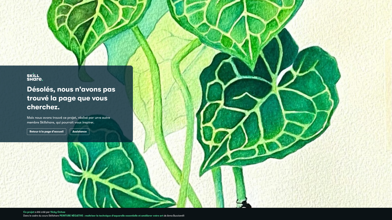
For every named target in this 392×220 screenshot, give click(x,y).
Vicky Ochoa (57, 212)
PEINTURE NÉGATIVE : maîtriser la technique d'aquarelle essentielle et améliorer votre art (111, 215)
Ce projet (28, 212)
